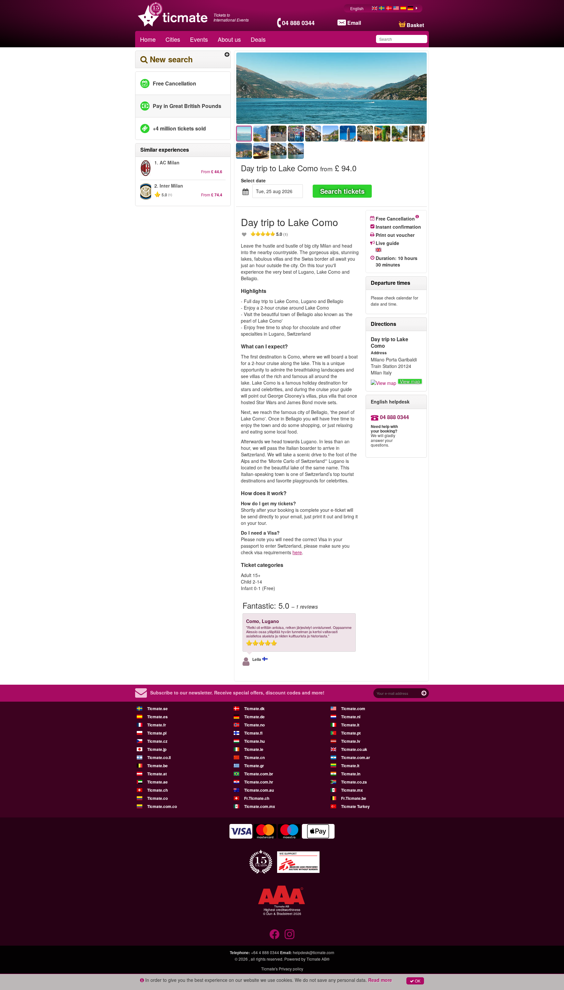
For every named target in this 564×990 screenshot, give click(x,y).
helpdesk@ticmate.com (313, 952)
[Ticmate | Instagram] (289, 934)
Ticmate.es (157, 717)
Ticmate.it (350, 725)
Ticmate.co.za (354, 782)
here (297, 552)
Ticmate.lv (350, 741)
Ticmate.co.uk (354, 749)
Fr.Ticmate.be (353, 798)
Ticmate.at (157, 774)
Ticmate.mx (352, 790)
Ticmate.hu (254, 741)
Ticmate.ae (157, 782)
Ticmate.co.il (159, 757)
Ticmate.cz (157, 741)
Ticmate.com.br (258, 774)
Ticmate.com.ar (355, 757)
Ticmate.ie (253, 749)
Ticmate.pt (351, 733)
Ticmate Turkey (355, 806)
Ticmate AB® (318, 959)
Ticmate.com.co (162, 806)
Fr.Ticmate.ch (256, 798)
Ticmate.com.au (259, 790)
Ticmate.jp (156, 749)
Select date (253, 180)
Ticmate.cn (254, 757)
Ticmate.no (254, 725)
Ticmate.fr (156, 725)
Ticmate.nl (350, 717)
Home (148, 39)
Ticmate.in (350, 774)
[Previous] (279, 88)
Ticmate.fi (253, 733)
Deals (258, 39)
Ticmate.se (157, 708)
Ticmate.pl (156, 733)
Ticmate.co (157, 798)
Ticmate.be (157, 766)
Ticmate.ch (157, 790)
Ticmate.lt (350, 766)
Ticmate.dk (254, 708)
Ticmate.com (353, 708)
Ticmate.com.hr (258, 782)
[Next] (384, 88)
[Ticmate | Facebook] (274, 934)
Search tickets (342, 191)
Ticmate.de (254, 717)
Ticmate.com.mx (259, 806)
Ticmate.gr (254, 766)
